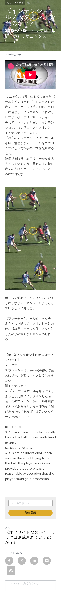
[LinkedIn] (34, 561)
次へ (7, 527)
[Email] (47, 561)
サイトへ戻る (16, 2)
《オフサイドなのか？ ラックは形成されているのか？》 (30, 537)
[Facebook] (9, 561)
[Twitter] (22, 561)
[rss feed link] (11, 570)
